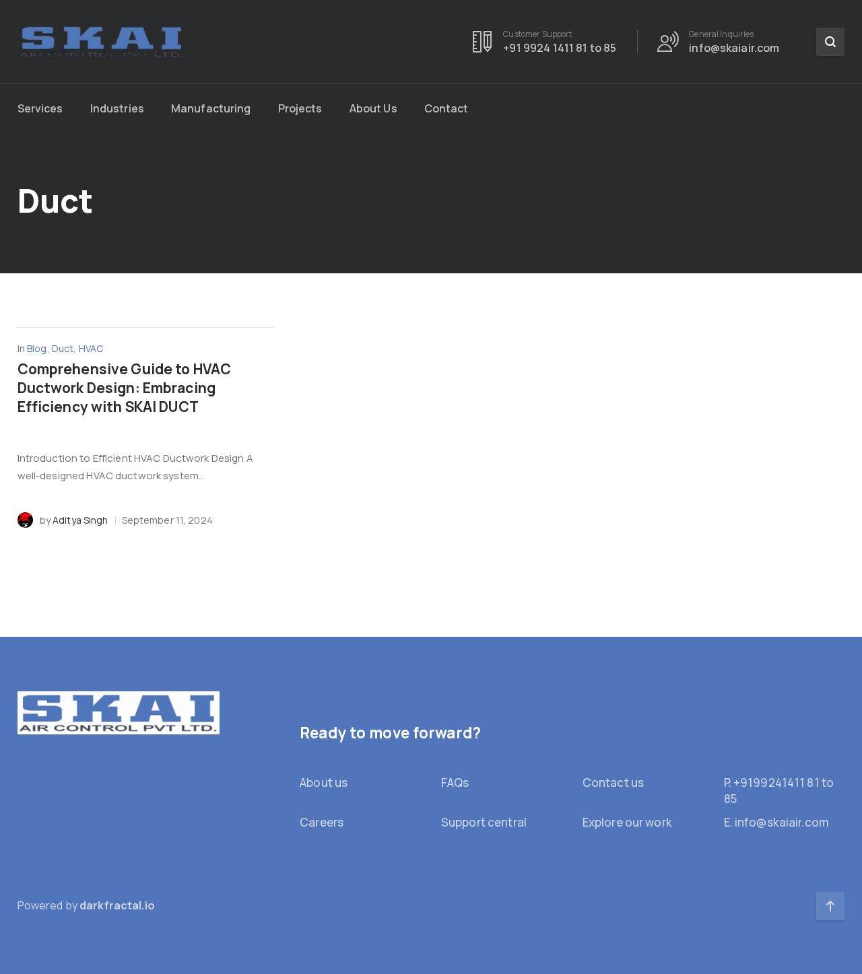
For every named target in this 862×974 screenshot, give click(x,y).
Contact (446, 108)
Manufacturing (211, 108)
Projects (300, 108)
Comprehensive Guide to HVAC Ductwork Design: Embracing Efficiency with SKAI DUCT (124, 387)
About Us (373, 108)
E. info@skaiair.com (776, 822)
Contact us (613, 782)
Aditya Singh (80, 520)
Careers (321, 822)
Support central (484, 822)
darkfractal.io (117, 905)
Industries (117, 108)
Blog (37, 348)
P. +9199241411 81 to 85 (779, 790)
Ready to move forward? (390, 732)
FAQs (455, 782)
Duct (63, 348)
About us (323, 782)
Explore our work (627, 822)
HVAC (91, 348)
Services (40, 108)
